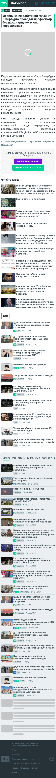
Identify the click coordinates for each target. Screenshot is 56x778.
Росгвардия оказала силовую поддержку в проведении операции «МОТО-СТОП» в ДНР (31, 388)
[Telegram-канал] (42, 3)
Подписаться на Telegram (28, 168)
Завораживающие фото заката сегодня (33, 375)
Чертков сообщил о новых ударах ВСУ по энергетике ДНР (32, 429)
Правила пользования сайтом (25, 768)
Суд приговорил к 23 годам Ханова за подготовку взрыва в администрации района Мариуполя (32, 416)
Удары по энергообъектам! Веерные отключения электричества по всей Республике (31, 325)
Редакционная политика (23, 759)
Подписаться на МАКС (28, 161)
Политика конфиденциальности (26, 763)
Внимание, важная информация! (30, 364)
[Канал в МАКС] (36, 3)
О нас (14, 750)
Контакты (16, 755)
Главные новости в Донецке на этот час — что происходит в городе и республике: (33, 402)
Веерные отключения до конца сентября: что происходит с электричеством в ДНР (29, 352)
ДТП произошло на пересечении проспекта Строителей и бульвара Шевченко (30, 338)
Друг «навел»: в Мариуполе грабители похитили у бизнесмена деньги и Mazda (33, 440)
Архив (14, 772)
